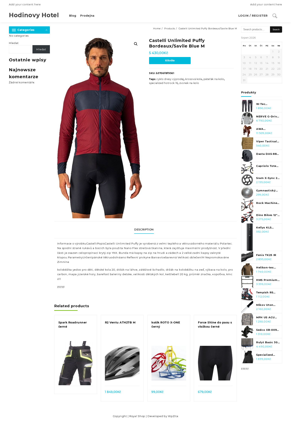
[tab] (145, 229)
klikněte (170, 60)
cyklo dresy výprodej (170, 79)
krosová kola (193, 79)
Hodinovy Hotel (34, 15)
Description (144, 229)
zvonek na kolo (189, 83)
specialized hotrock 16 (163, 83)
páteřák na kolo (214, 79)
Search (276, 29)
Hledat (14, 43)
